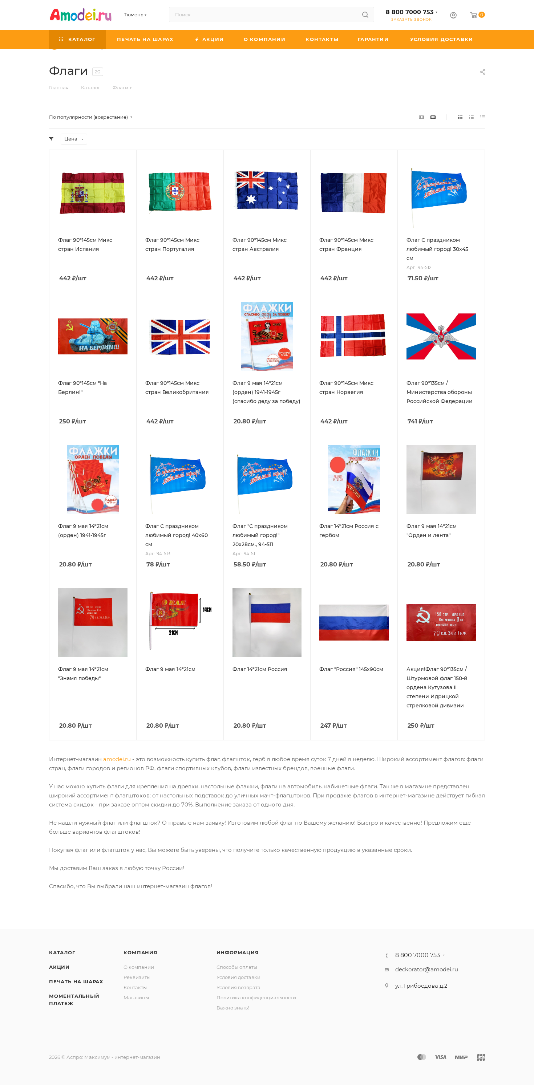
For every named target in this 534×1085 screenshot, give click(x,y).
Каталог (62, 952)
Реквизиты (137, 977)
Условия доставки (238, 977)
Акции (59, 967)
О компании (139, 967)
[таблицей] (483, 117)
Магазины (136, 997)
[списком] (471, 117)
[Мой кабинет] (453, 16)
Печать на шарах (76, 981)
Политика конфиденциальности (256, 997)
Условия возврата (238, 987)
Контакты (135, 987)
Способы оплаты (237, 967)
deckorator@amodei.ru (426, 969)
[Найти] (365, 14)
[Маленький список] (421, 117)
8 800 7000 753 (409, 12)
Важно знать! (233, 1008)
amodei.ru (117, 759)
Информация (238, 952)
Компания (140, 952)
